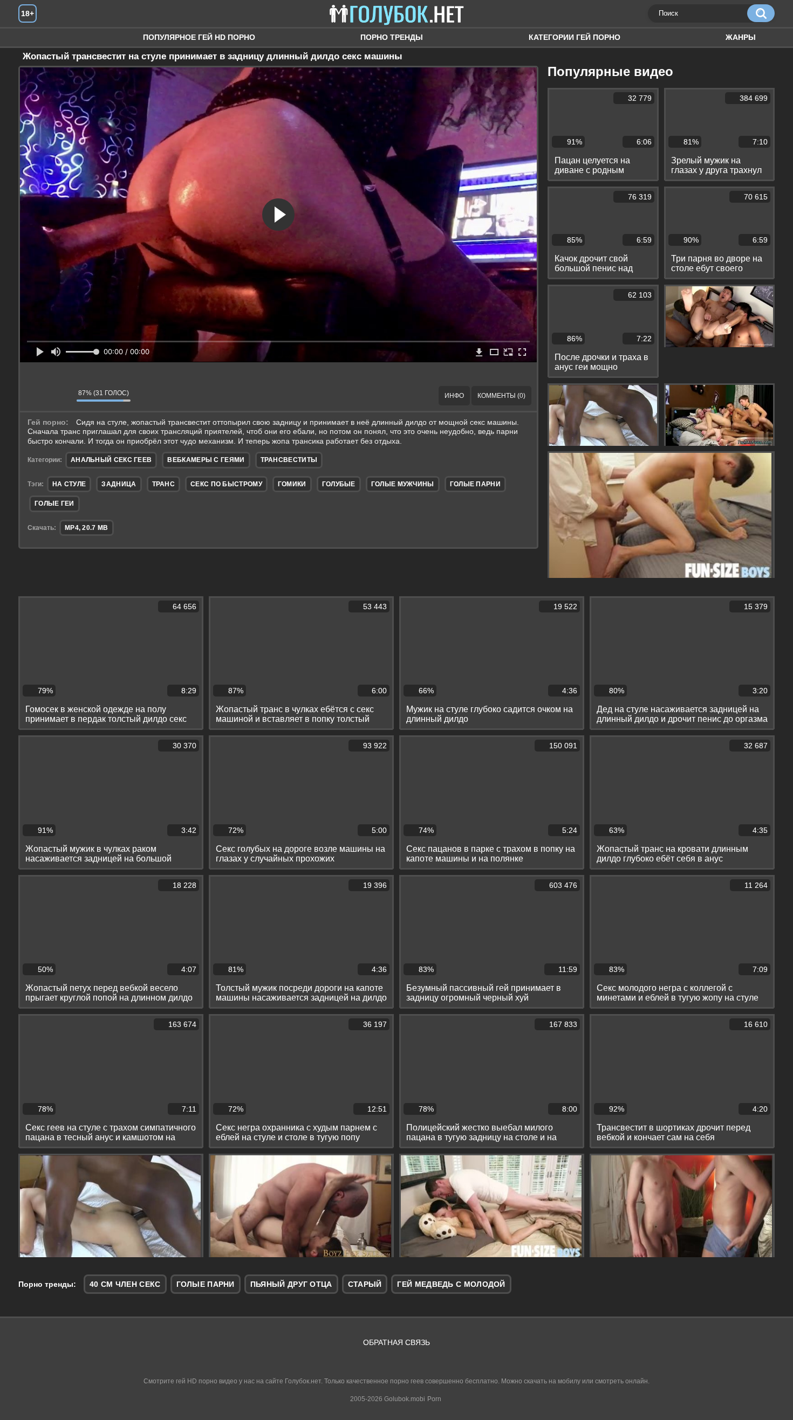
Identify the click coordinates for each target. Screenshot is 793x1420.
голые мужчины (402, 484)
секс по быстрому (226, 484)
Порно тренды (391, 37)
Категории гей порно (574, 37)
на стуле (69, 484)
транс (163, 484)
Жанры (741, 37)
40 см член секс (125, 1284)
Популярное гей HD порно (199, 37)
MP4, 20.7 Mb (86, 528)
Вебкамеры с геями (205, 460)
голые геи (54, 503)
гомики (292, 484)
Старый (365, 1284)
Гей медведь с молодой (451, 1284)
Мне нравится (36, 395)
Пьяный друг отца (291, 1284)
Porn (434, 1399)
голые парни (475, 484)
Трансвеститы (289, 460)
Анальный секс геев (111, 460)
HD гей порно (37, 37)
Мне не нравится (60, 395)
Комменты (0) (501, 395)
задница (118, 484)
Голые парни (205, 1284)
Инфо (454, 395)
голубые (339, 484)
